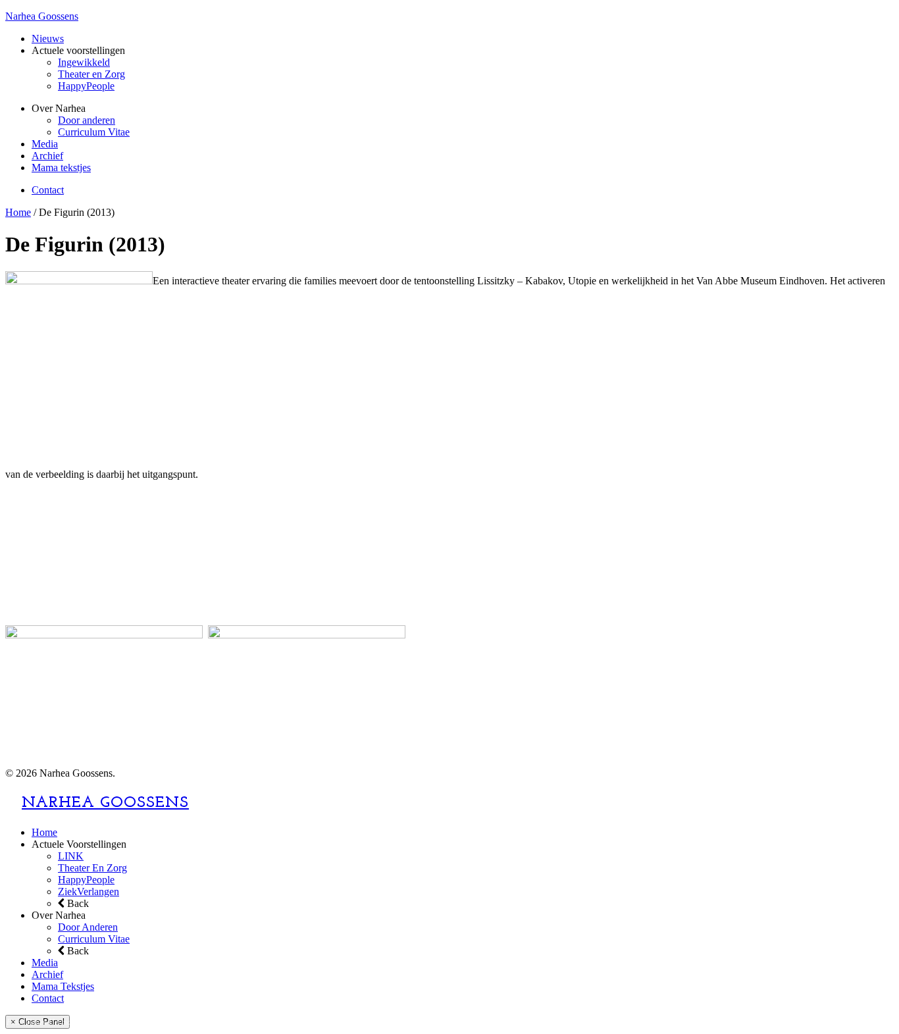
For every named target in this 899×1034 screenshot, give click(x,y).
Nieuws (48, 38)
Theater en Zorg (91, 74)
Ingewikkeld (84, 62)
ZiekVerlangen (88, 891)
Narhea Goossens (41, 16)
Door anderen (86, 120)
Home (18, 212)
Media (45, 143)
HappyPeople (86, 85)
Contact (48, 189)
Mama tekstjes (61, 167)
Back (76, 903)
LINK (71, 856)
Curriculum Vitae (94, 132)
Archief (47, 155)
